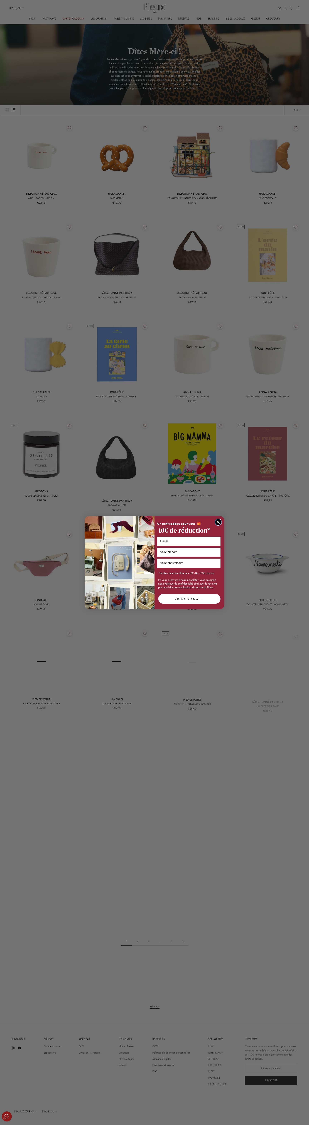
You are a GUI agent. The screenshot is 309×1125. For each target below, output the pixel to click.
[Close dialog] (218, 522)
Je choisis (41, 1106)
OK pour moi (66, 1106)
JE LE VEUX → (189, 598)
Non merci (16, 1106)
